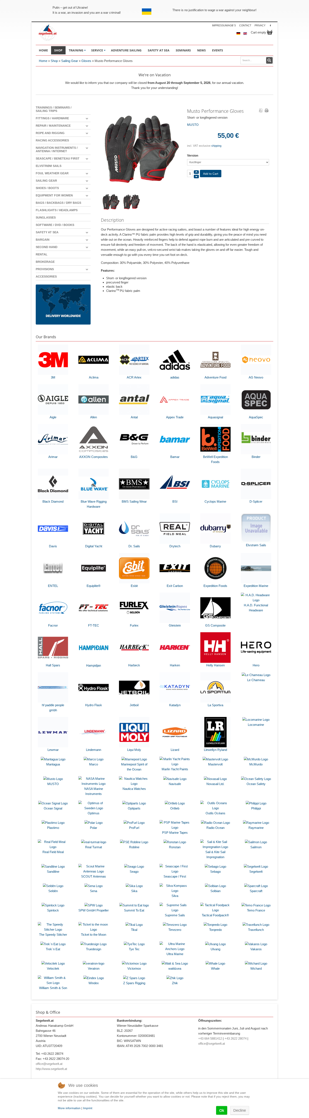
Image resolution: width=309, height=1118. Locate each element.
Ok (221, 1110)
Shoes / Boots (47, 188)
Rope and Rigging (50, 133)
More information (69, 1108)
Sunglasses (46, 217)
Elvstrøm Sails (48, 166)
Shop (54, 61)
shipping (216, 145)
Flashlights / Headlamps (57, 210)
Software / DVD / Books (55, 225)
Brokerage (45, 261)
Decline (239, 1110)
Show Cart (269, 32)
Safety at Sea (47, 232)
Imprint (87, 1108)
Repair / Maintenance (53, 125)
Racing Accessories (52, 140)
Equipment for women (54, 195)
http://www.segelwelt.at (51, 1069)
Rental (42, 254)
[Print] (266, 110)
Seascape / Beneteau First (57, 158)
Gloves (86, 61)
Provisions (45, 269)
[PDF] (260, 110)
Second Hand (46, 247)
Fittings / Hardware (52, 118)
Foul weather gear (52, 173)
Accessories (46, 276)
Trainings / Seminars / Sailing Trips (53, 109)
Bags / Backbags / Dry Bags (58, 202)
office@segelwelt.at (49, 1064)
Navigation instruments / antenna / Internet (57, 149)
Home (43, 61)
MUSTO (193, 124)
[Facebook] (270, 25)
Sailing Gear (69, 61)
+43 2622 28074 (235, 1038)
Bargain (42, 239)
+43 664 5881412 (210, 1038)
